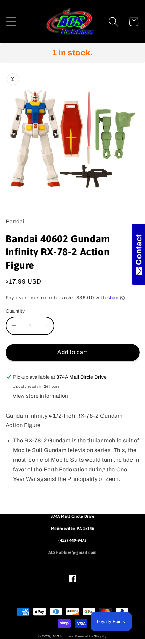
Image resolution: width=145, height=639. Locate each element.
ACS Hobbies (63, 636)
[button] (11, 21)
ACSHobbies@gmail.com (72, 552)
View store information (40, 396)
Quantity (15, 311)
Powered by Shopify (91, 636)
